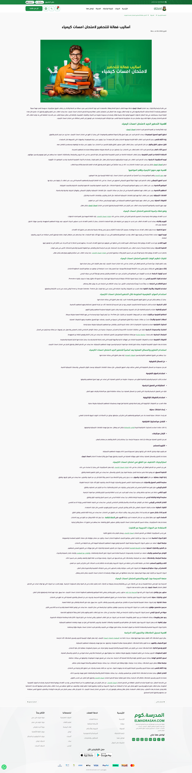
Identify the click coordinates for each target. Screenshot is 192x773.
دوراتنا (122, 724)
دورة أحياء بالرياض (39, 727)
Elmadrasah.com (94, 770)
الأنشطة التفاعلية (135, 548)
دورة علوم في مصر (38, 722)
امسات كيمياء (131, 129)
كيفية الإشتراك (108, 9)
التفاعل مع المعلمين (83, 553)
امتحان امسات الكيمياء (104, 216)
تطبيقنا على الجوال (118, 743)
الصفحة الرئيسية (162, 15)
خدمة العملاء (93, 719)
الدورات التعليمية (65, 718)
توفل (69, 732)
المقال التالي (160, 702)
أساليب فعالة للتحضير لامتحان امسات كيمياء (135, 15)
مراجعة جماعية (140, 334)
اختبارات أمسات (40, 746)
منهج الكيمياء (159, 175)
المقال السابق (32, 702)
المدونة (98, 9)
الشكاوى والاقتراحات (91, 738)
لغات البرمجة (67, 727)
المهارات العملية (130, 355)
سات (69, 741)
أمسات (69, 737)
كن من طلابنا (34, 8)
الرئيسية (125, 9)
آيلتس (69, 746)
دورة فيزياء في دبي (38, 718)
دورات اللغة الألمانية (38, 732)
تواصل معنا (90, 9)
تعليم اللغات (67, 722)
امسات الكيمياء (129, 533)
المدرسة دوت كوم (131, 592)
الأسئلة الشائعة (110, 517)
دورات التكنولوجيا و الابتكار (36, 737)
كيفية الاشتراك (119, 733)
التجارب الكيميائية (129, 427)
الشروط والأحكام (92, 729)
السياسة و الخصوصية (90, 733)
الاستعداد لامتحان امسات (111, 638)
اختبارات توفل (40, 741)
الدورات (117, 9)
